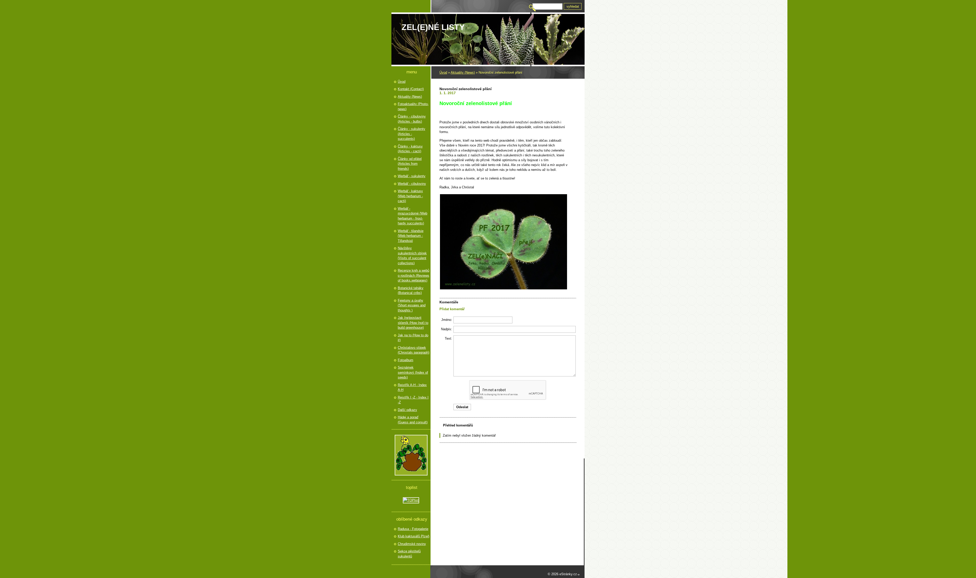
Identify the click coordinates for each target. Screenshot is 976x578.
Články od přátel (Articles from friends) (410, 164)
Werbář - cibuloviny (412, 184)
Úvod (443, 72)
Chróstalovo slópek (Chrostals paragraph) (413, 350)
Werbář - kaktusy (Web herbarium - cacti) (410, 196)
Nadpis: (446, 329)
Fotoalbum (405, 360)
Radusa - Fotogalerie (413, 529)
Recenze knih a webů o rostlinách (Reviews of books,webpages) (413, 275)
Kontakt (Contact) (411, 89)
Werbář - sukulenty (411, 176)
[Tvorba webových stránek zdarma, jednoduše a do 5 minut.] (579, 574)
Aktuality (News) (463, 72)
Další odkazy (407, 410)
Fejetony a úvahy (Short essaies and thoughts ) (411, 305)
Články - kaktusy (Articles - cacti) (410, 148)
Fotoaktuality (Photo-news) (413, 106)
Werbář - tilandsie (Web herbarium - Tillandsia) (410, 236)
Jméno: (446, 320)
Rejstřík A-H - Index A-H (412, 387)
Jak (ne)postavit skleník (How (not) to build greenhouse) (413, 322)
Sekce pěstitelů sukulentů (409, 553)
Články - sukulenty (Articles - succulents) (411, 134)
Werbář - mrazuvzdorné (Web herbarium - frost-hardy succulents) (412, 216)
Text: (448, 338)
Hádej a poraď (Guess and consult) (413, 419)
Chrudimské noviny (412, 544)
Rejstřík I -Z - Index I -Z (413, 399)
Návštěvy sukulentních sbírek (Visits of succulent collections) (412, 255)
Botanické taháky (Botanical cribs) (410, 290)
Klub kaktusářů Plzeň (413, 536)
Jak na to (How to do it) (413, 337)
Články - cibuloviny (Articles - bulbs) (412, 118)
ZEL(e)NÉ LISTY (433, 27)
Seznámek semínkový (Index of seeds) (413, 372)
